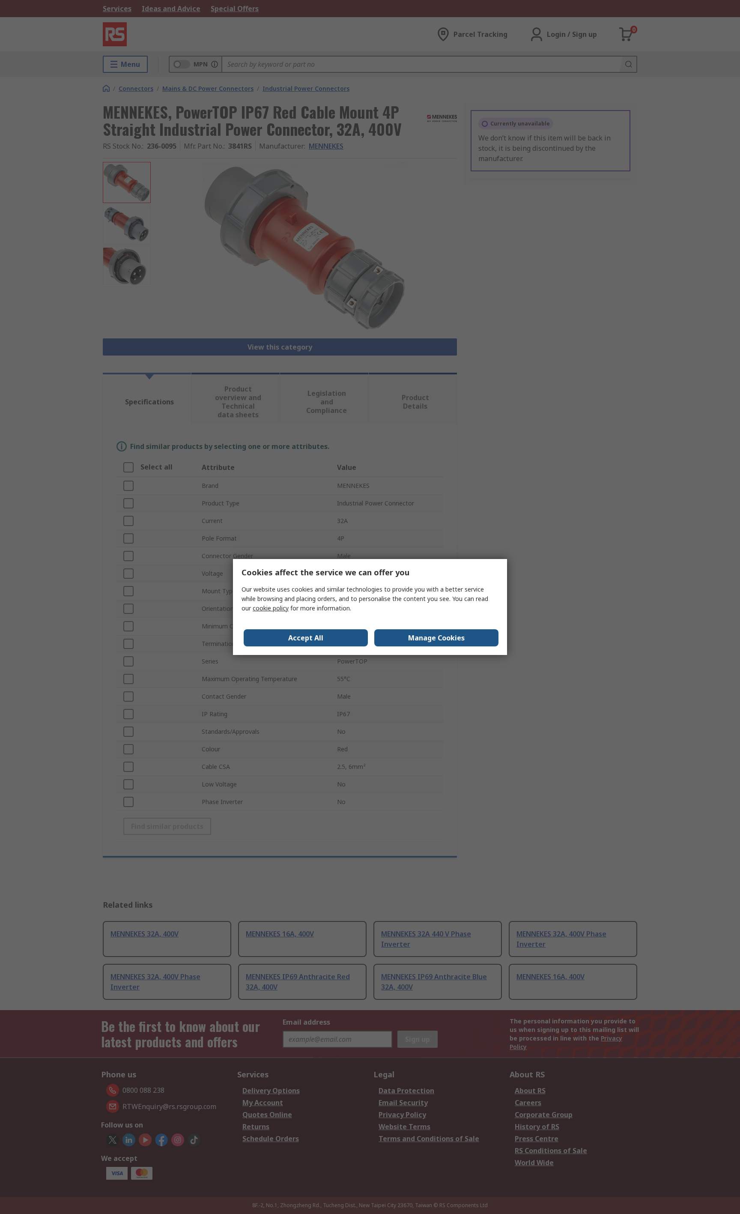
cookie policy (271, 608)
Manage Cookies (436, 638)
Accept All (305, 638)
